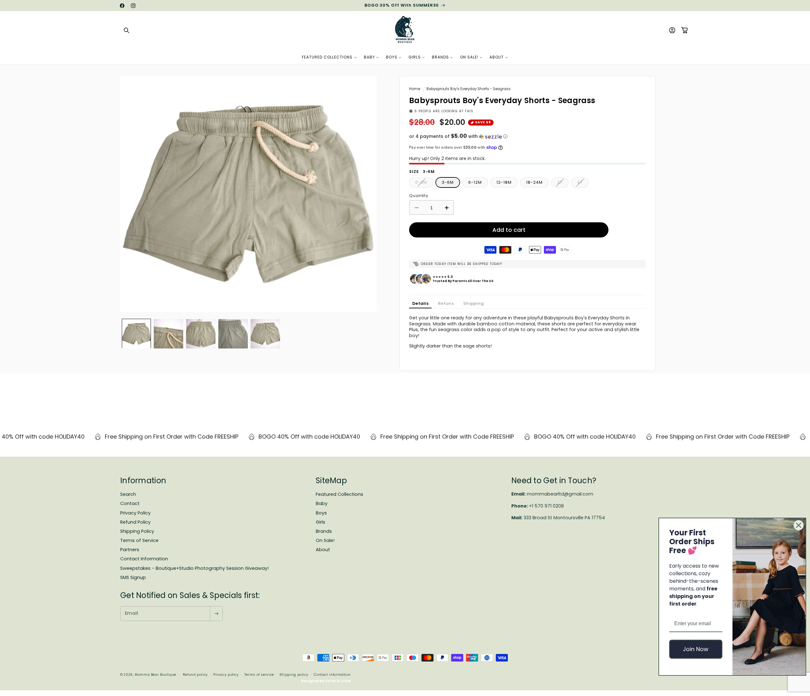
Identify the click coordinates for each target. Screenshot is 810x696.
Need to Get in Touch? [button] (553, 480)
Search (128, 494)
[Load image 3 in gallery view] (200, 333)
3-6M (448, 182)
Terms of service (259, 675)
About (323, 549)
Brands (324, 531)
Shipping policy (293, 675)
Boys (321, 513)
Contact (130, 503)
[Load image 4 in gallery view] (233, 333)
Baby (321, 503)
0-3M (424, 183)
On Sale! (325, 540)
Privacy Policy (135, 513)
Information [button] (143, 480)
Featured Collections (339, 494)
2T (563, 183)
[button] (126, 30)
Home (414, 88)
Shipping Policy (137, 531)
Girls (320, 522)
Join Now (695, 649)
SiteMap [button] (331, 480)
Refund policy (195, 675)
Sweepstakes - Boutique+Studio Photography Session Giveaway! (194, 568)
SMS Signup (133, 577)
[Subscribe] (216, 613)
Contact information (332, 675)
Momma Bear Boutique (155, 675)
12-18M (503, 182)
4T (583, 183)
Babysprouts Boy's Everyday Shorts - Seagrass (469, 88)
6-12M (475, 182)
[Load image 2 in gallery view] (168, 333)
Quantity (418, 195)
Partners (129, 549)
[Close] (798, 525)
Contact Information (144, 559)
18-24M (534, 182)
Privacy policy (226, 675)
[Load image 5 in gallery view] (265, 333)
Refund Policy (135, 522)
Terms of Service (139, 540)
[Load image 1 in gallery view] (136, 333)
